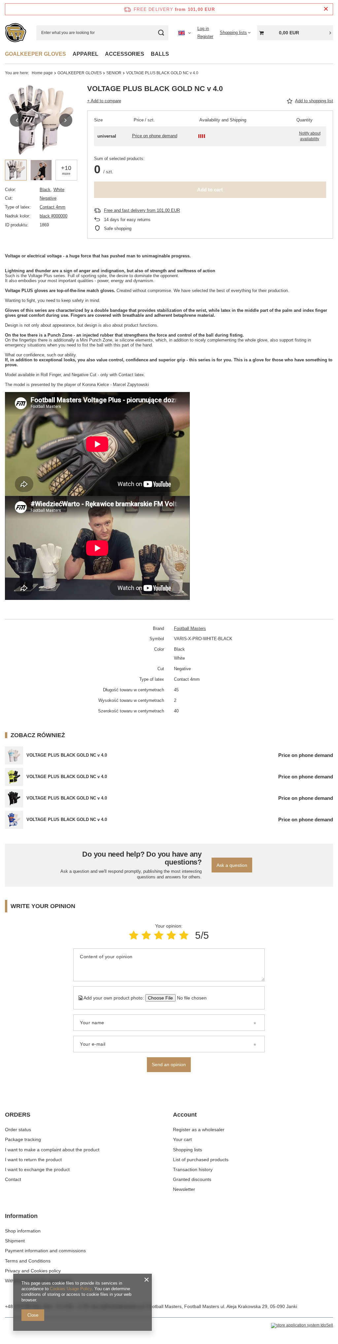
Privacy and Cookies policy (33, 1270)
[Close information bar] (326, 9)
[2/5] (146, 935)
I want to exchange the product (37, 1169)
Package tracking (23, 1139)
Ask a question (232, 865)
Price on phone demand (154, 135)
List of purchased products (200, 1159)
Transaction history (193, 1169)
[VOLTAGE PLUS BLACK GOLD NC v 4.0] (14, 755)
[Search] (160, 32)
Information (21, 1216)
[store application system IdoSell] (302, 1325)
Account (185, 1114)
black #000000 (53, 215)
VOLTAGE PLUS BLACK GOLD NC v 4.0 (66, 755)
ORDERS (17, 1114)
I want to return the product (33, 1159)
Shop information (23, 1230)
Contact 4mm (52, 207)
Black (45, 189)
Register (205, 36)
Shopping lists (187, 1149)
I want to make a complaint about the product (52, 1149)
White (58, 189)
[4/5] (171, 935)
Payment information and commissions (45, 1250)
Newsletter (184, 1189)
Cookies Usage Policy (71, 1288)
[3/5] (158, 935)
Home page (42, 73)
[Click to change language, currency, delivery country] (184, 32)
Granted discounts (192, 1179)
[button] (16, 120)
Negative (48, 198)
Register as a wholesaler (198, 1129)
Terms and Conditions (28, 1260)
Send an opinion (169, 1064)
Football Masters (190, 628)
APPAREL (85, 54)
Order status (18, 1129)
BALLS (160, 54)
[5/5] (183, 935)
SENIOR (113, 73)
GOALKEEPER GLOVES (35, 54)
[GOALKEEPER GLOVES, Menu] (69, 54)
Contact (13, 1179)
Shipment (15, 1240)
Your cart (182, 1139)
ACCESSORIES (124, 54)
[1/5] (133, 935)
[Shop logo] (15, 33)
